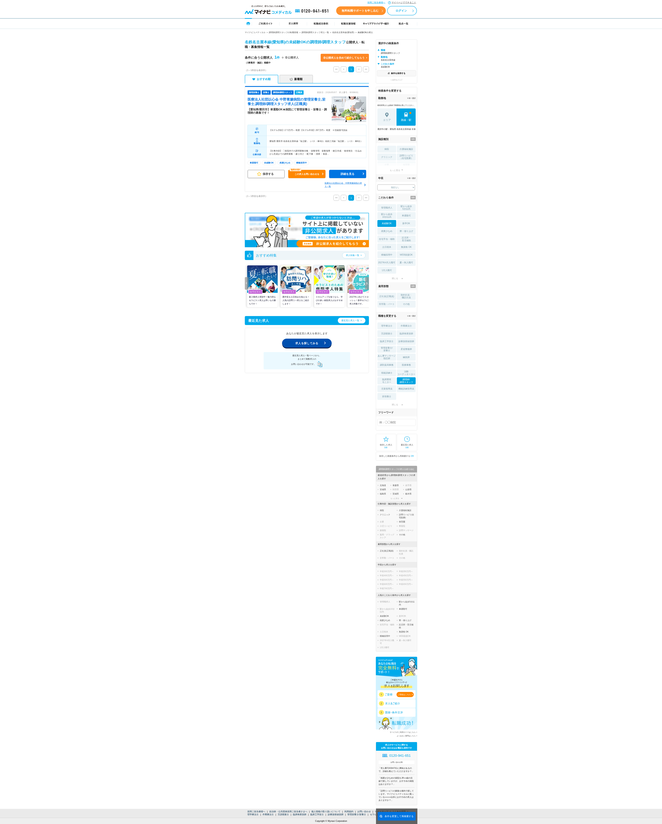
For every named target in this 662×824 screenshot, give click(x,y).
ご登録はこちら (404, 694)
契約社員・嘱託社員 (406, 296)
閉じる (395, 278)
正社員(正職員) (386, 296)
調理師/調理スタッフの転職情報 (283, 32)
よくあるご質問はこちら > (407, 736)
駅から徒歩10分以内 (386, 215)
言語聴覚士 (283, 814)
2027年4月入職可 (386, 262)
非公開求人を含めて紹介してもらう (344, 57)
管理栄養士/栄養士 (356, 814)
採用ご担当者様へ (376, 2)
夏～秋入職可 (406, 262)
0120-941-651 (312, 11)
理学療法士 (253, 814)
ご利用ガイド (265, 23)
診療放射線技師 (335, 814)
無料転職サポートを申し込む (360, 10)
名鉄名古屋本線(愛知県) (343, 32)
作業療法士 (268, 814)
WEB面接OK (406, 254)
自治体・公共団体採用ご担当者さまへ (288, 811)
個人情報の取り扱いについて (325, 811)
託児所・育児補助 (406, 239)
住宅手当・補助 (387, 239)
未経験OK (387, 223)
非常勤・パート (387, 304)
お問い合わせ (364, 811)
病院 (386, 149)
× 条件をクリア (397, 80)
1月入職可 (387, 270)
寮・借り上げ (406, 231)
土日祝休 (386, 247)
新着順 (298, 79)
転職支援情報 (348, 23)
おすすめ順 (264, 79)
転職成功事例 (321, 23)
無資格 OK (406, 247)
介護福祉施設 (406, 149)
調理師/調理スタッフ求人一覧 (315, 32)
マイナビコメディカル (255, 32)
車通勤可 (406, 215)
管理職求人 (386, 207)
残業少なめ (386, 231)
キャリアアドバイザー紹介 (376, 23)
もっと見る (395, 170)
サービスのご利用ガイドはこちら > (403, 732)
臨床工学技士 (317, 814)
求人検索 (293, 23)
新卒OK (406, 223)
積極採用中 (386, 254)
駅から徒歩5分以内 (406, 207)
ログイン (401, 10)
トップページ (248, 23)
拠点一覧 (403, 23)
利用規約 (348, 811)
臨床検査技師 (299, 814)
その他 (406, 304)
